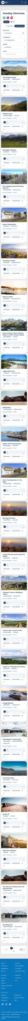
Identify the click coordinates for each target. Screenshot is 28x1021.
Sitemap (3, 1014)
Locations (3, 978)
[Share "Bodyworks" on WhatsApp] (22, 420)
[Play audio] (5, 86)
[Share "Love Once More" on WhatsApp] (22, 790)
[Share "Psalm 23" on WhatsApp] (22, 827)
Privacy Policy (15, 1012)
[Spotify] (4, 17)
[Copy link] (4, 93)
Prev (6, 949)
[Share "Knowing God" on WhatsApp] (22, 937)
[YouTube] (11, 17)
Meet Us (3, 971)
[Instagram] (6, 1004)
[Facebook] (2, 1004)
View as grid (20, 26)
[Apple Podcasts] (8, 17)
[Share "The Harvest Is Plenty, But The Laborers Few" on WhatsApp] (22, 901)
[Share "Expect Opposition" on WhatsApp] (22, 237)
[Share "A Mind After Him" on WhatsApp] (22, 384)
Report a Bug (23, 1012)
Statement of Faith (20, 971)
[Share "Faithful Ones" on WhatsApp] (22, 126)
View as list (10, 26)
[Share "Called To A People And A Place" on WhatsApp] (22, 679)
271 (14, 951)
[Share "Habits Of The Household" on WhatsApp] (22, 456)
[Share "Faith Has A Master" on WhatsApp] (22, 863)
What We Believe (19, 966)
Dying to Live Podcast (6, 985)
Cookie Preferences (15, 1014)
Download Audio (16, 90)
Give (16, 980)
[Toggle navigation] (25, 2)
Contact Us (18, 978)
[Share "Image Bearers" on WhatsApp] (22, 716)
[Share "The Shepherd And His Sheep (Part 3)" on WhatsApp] (22, 201)
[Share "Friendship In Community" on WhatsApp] (22, 754)
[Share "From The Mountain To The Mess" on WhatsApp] (22, 494)
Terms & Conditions (6, 1012)
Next (21, 949)
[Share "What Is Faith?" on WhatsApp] (22, 309)
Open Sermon (7, 90)
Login (8, 1014)
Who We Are (4, 966)
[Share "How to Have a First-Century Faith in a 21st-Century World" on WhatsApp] (22, 347)
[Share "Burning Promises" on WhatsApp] (22, 531)
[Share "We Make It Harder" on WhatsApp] (22, 163)
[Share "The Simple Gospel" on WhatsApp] (22, 90)
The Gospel (18, 968)
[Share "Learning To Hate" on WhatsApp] (22, 273)
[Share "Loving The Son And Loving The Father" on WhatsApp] (22, 569)
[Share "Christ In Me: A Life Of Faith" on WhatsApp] (22, 643)
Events (2, 980)
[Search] (22, 2)
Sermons (3, 983)
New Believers (4, 968)
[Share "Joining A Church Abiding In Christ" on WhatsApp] (22, 607)
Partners (3, 988)
